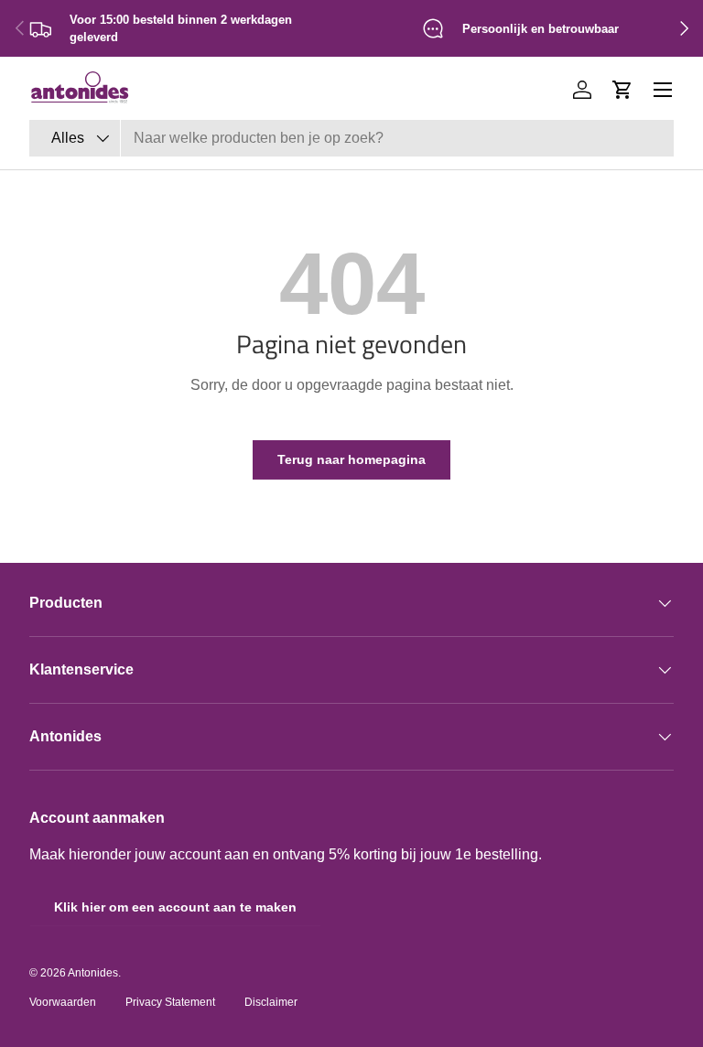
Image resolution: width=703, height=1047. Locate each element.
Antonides (93, 972)
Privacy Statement (170, 1002)
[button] (622, 90)
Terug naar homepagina (351, 459)
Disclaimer (270, 1002)
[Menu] (663, 90)
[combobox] (351, 138)
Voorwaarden (62, 1002)
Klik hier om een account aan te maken (175, 907)
